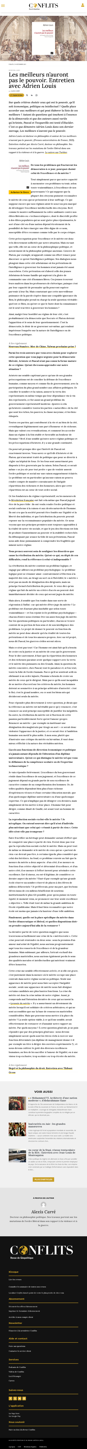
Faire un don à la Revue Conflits (22, 1430)
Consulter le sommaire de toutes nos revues (27, 1287)
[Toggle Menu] (3, 6)
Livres (18, 70)
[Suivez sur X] (15, 1398)
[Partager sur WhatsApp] (36, 95)
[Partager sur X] (27, 95)
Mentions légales (30, 1447)
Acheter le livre (20, 192)
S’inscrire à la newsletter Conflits (23, 1331)
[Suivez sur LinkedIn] (19, 1398)
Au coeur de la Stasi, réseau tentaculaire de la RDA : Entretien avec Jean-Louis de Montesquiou (51, 1152)
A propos (12, 1447)
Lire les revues (15, 1279)
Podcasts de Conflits (17, 1367)
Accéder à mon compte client (21, 1317)
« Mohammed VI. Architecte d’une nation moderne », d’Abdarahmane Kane (52, 1099)
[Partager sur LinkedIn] (32, 95)
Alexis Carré (15, 91)
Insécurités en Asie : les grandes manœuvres (46, 1125)
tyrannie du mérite (20, 1003)
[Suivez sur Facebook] (10, 1398)
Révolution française (22, 500)
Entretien (12, 70)
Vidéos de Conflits (16, 1372)
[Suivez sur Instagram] (24, 1398)
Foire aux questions (17, 1346)
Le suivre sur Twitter (56, 152)
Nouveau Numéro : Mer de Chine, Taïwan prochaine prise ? (42, 346)
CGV (19, 1447)
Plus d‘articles (43, 1179)
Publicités (43, 1447)
